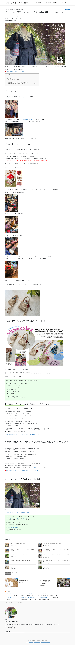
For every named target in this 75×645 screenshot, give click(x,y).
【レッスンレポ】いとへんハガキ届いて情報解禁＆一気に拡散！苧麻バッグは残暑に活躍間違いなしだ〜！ (29, 597)
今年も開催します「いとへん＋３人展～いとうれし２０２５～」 (21, 554)
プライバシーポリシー (10, 602)
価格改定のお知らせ (23, 580)
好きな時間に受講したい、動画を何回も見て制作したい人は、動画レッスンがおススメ (23, 83)
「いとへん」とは (10, 78)
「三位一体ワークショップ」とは (13, 79)
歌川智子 (24, 97)
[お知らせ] (11, 581)
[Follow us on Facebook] (6, 627)
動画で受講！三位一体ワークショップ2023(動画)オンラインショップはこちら (22, 470)
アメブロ (8, 591)
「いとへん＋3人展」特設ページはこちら (15, 71)
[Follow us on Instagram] (14, 627)
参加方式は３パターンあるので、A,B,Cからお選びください (18, 82)
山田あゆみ (16, 97)
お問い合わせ (37, 467)
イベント (16, 572)
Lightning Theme (37, 642)
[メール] (9, 627)
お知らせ (67, 9)
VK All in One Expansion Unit (45, 642)
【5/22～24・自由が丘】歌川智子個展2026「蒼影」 (52, 543)
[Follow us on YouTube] (11, 627)
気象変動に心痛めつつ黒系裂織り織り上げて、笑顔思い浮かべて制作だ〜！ (23, 593)
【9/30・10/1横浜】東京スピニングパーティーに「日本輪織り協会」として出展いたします (47, 582)
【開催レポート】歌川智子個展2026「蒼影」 (18, 543)
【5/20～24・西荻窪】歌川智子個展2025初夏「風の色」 (20, 560)
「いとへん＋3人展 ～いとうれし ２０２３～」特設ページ (19, 512)
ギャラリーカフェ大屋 (27, 119)
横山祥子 (10, 97)
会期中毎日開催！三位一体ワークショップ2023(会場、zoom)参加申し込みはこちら (23, 434)
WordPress (31, 642)
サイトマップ (18, 602)
